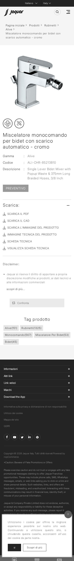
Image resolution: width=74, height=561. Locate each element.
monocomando (18, 334)
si (14, 547)
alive (11, 328)
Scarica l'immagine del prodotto (33, 227)
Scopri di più (36, 547)
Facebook (7, 437)
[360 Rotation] (8, 123)
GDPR (7, 426)
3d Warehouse (37, 437)
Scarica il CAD (18, 220)
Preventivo (16, 188)
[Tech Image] (19, 123)
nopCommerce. (11, 456)
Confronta (23, 303)
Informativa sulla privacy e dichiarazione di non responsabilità (35, 406)
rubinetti (31, 328)
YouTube (14, 437)
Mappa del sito (11, 419)
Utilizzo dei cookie (13, 413)
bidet (11, 341)
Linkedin (30, 437)
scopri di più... (16, 289)
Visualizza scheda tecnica (28, 248)
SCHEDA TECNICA (19, 241)
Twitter (22, 437)
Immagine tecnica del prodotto (32, 234)
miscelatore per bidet (52, 334)
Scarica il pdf (18, 213)
